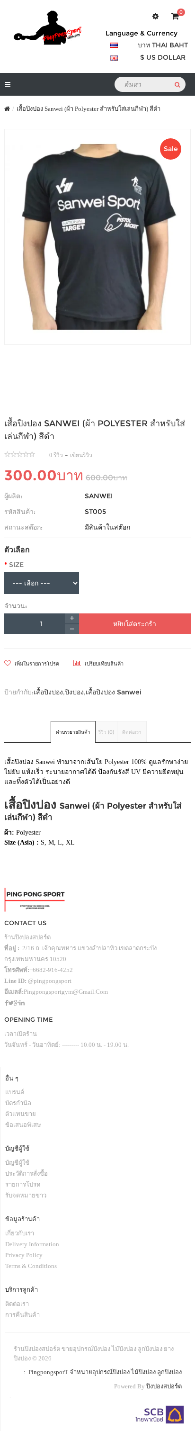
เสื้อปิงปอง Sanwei (114, 692)
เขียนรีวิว (81, 455)
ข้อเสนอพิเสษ (23, 1124)
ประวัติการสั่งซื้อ (26, 1173)
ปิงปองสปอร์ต (164, 1386)
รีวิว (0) (106, 732)
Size (16, 564)
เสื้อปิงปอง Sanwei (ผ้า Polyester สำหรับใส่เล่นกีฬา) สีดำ (88, 108)
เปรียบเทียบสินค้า (103, 663)
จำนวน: (15, 606)
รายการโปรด (22, 1184)
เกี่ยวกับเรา (19, 1233)
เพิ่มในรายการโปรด (36, 663)
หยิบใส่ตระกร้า (134, 624)
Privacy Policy (24, 1255)
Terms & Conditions (31, 1265)
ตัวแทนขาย (20, 1113)
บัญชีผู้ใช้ (17, 1162)
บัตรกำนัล (18, 1103)
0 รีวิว (56, 455)
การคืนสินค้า (22, 1314)
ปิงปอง (74, 692)
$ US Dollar (163, 57)
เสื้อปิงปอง (48, 692)
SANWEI (99, 496)
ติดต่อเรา (132, 732)
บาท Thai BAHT (163, 45)
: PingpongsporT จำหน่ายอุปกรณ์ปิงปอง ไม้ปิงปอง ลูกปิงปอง (101, 1372)
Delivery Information (32, 1244)
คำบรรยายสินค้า (73, 732)
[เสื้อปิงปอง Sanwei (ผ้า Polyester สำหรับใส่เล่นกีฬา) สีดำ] (97, 237)
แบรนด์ (14, 1092)
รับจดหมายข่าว (25, 1195)
